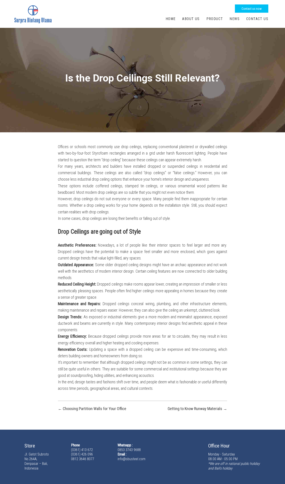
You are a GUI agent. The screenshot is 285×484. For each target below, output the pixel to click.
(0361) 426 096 (82, 454)
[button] (251, 8)
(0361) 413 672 (82, 450)
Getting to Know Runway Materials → (197, 408)
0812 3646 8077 (82, 459)
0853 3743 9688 (129, 450)
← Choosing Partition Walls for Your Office (92, 408)
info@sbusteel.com (131, 459)
